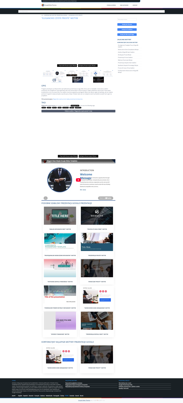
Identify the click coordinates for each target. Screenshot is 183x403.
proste (54, 107)
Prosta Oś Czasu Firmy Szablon (126, 68)
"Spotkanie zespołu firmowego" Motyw (60, 281)
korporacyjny (75, 105)
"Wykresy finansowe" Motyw (60, 334)
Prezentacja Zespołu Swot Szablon (127, 62)
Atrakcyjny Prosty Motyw (124, 55)
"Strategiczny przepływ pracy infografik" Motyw (60, 308)
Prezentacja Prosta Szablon (125, 57)
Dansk (77, 395)
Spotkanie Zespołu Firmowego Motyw (128, 65)
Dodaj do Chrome (127, 24)
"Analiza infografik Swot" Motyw (60, 229)
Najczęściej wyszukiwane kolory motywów (77, 386)
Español (25, 395)
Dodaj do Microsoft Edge (127, 34)
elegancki (65, 107)
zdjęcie (72, 107)
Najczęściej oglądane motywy (73, 383)
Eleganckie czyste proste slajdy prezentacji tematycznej (67, 99)
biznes (43, 107)
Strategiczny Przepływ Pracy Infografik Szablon (128, 46)
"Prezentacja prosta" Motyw (97, 255)
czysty (49, 107)
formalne (78, 107)
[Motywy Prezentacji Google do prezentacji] (42, 15)
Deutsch (31, 395)
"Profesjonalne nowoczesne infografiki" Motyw (60, 255)
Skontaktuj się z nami (125, 383)
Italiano (42, 395)
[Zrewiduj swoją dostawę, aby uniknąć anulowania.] (49, 5)
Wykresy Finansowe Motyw (125, 60)
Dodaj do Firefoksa (127, 29)
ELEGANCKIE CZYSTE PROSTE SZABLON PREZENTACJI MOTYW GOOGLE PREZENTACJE (60, 1)
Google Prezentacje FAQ (125, 385)
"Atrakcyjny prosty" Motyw (97, 281)
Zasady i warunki (124, 388)
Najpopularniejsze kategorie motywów (76, 385)
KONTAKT (135, 5)
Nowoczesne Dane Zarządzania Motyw (128, 49)
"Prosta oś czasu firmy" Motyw (97, 229)
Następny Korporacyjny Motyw (87, 65)
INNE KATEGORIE (124, 5)
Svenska (72, 395)
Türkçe (62, 395)
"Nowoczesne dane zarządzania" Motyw (97, 308)
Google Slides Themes (84, 400)
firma (59, 107)
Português (56, 395)
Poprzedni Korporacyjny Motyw (67, 65)
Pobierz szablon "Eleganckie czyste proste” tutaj (78, 111)
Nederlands (49, 395)
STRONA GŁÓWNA (111, 5)
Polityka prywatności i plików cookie (129, 386)
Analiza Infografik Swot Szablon (126, 52)
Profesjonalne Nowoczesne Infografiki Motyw (128, 71)
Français (36, 395)
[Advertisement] (78, 133)
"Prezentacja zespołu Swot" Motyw (97, 334)
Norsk (81, 395)
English (20, 395)
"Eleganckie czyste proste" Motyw (59, 18)
